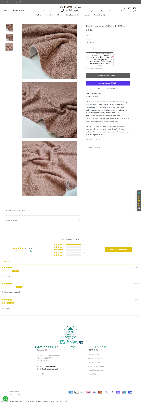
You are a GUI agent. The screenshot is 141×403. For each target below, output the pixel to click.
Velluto (38, 15)
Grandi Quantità (99, 15)
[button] (58, 244)
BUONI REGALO (93, 355)
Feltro (123, 11)
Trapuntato (49, 15)
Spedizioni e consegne (96, 366)
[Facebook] (93, 139)
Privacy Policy (92, 374)
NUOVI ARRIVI (18, 11)
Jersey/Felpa (92, 11)
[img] (7, 267)
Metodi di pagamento (95, 370)
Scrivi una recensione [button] (118, 249)
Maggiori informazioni (94, 147)
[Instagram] (43, 374)
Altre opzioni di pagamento (108, 88)
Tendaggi (60, 11)
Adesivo (86, 15)
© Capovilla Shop (14, 391)
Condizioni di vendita (95, 362)
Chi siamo (10, 2)
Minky (59, 15)
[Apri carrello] (134, 8)
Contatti (18, 2)
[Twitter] (96, 139)
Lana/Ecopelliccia (72, 15)
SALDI (6, 11)
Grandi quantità (11, 220)
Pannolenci (113, 11)
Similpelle (133, 11)
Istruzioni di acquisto (95, 358)
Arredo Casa (47, 11)
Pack (103, 11)
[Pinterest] (99, 139)
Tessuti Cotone (33, 11)
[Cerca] (129, 8)
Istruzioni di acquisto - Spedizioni (17, 210)
